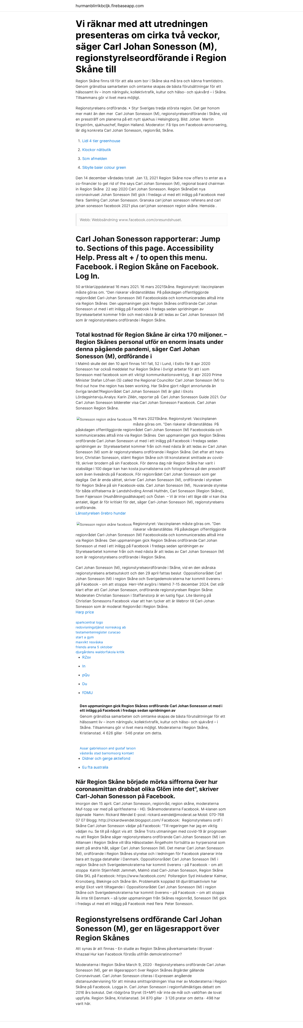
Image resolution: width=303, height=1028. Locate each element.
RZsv (86, 657)
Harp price (85, 612)
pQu (85, 675)
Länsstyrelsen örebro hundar (101, 513)
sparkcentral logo (89, 622)
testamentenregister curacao (98, 632)
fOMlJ (87, 692)
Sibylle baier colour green (104, 167)
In (84, 666)
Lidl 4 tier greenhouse (101, 141)
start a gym (85, 637)
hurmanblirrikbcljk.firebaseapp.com (110, 6)
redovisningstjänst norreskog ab (101, 627)
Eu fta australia (95, 767)
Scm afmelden (94, 158)
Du (84, 684)
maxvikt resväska (89, 642)
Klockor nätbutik (96, 150)
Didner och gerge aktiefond (106, 758)
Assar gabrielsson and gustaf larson (108, 748)
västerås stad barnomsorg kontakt (107, 753)
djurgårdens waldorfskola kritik (100, 652)
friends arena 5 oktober (94, 647)
